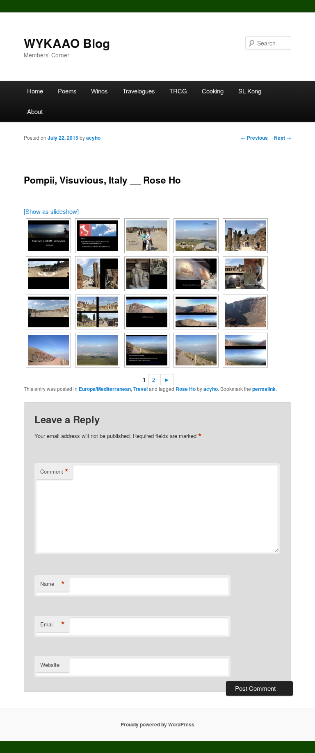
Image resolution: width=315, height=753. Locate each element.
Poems (67, 90)
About (35, 111)
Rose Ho (186, 388)
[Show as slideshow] (51, 211)
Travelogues (139, 90)
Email (52, 624)
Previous (254, 137)
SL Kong (249, 90)
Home (35, 90)
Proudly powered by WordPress (157, 724)
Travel (140, 388)
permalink (264, 388)
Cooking (213, 90)
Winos (99, 90)
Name (52, 583)
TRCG (178, 90)
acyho (93, 137)
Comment (54, 471)
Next (282, 137)
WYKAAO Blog (67, 43)
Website (49, 665)
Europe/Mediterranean (105, 388)
